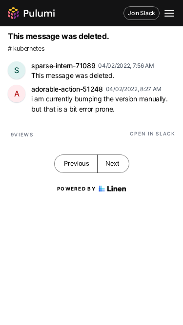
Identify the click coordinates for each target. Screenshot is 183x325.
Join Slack (141, 13)
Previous (76, 163)
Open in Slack (152, 133)
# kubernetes (26, 48)
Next (112, 163)
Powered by (76, 188)
